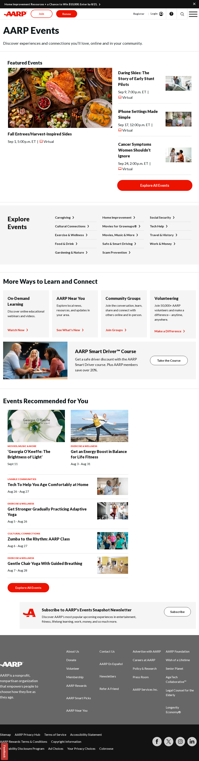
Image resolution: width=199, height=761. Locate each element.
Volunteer (72, 668)
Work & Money (161, 243)
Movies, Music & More (118, 235)
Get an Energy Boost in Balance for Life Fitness (99, 454)
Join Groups (114, 330)
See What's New (68, 330)
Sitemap (5, 734)
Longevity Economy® (173, 709)
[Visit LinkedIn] (192, 741)
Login (154, 13)
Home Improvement (117, 217)
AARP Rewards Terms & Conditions (23, 741)
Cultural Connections (70, 226)
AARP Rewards (76, 685)
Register (138, 13)
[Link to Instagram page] (180, 741)
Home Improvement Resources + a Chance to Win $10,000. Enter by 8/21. (50, 4)
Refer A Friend (109, 688)
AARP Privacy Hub (27, 734)
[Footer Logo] (21, 664)
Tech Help (157, 226)
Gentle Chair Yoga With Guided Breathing (45, 563)
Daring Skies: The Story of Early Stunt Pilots (136, 78)
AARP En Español (111, 664)
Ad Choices (55, 748)
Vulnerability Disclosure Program (22, 748)
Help (171, 14)
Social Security (160, 217)
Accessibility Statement (86, 734)
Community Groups (123, 298)
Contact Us (107, 651)
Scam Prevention (114, 252)
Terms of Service (55, 734)
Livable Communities (22, 479)
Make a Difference (167, 331)
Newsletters (108, 676)
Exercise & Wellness (69, 235)
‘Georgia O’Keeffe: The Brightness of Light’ (29, 454)
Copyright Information (66, 741)
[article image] (60, 126)
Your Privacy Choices (81, 748)
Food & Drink (64, 243)
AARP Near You (71, 298)
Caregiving (63, 217)
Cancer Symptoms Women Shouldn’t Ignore (134, 150)
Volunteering (166, 298)
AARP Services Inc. (145, 689)
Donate (71, 660)
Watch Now (16, 330)
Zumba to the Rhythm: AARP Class (39, 539)
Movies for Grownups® (119, 226)
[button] (182, 14)
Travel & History (162, 235)
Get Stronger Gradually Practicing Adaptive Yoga (47, 512)
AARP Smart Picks (78, 698)
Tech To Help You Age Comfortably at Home (48, 484)
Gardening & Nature (69, 252)
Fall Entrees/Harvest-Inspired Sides (40, 134)
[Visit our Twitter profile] (168, 741)
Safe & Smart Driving (117, 243)
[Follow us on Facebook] (157, 741)
